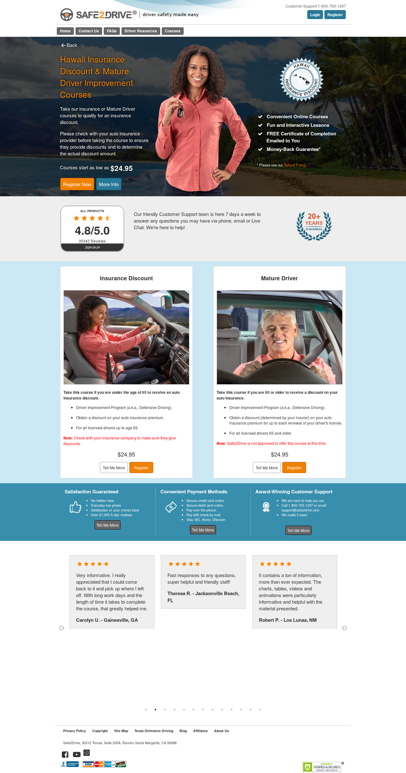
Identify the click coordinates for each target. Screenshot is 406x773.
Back (72, 45)
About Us (221, 730)
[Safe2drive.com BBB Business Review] (70, 765)
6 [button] (193, 709)
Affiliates (200, 730)
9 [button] (222, 709)
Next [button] (344, 628)
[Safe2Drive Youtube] (77, 755)
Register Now (77, 184)
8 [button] (212, 709)
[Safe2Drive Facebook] (65, 755)
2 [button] (155, 709)
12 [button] (250, 709)
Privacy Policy (74, 730)
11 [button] (241, 709)
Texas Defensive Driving (153, 730)
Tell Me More (114, 467)
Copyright (100, 730)
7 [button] (203, 709)
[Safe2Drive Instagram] (86, 755)
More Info (109, 184)
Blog (183, 730)
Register (335, 14)
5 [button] (184, 709)
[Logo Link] (98, 14)
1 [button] (146, 709)
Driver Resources (141, 31)
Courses (172, 31)
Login (315, 14)
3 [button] (165, 709)
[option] (111, 591)
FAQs (112, 31)
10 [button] (231, 709)
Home (65, 31)
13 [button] (260, 709)
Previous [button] (61, 628)
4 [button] (174, 709)
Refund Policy (295, 164)
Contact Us (89, 31)
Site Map (121, 730)
